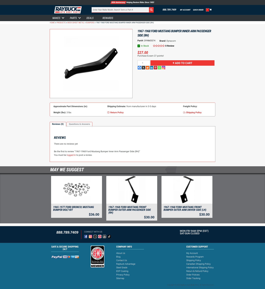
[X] (143, 67)
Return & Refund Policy (197, 271)
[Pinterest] (155, 67)
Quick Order (198, 10)
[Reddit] (147, 67)
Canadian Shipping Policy (198, 264)
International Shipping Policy (200, 267)
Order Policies (193, 274)
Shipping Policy (193, 260)
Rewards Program (195, 256)
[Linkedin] (151, 67)
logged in (71, 155)
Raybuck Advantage (125, 264)
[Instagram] (163, 67)
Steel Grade (121, 267)
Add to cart (183, 63)
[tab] (58, 124)
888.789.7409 (169, 10)
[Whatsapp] (159, 67)
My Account (185, 10)
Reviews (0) (58, 124)
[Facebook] (139, 67)
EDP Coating (122, 271)
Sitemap (120, 278)
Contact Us (121, 260)
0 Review (169, 46)
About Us (120, 253)
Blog (118, 256)
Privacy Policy (123, 274)
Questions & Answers (79, 124)
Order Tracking (193, 278)
